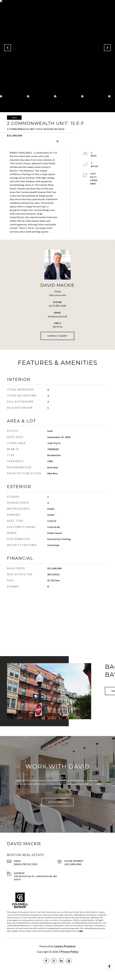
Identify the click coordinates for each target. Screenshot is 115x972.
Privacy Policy (70, 951)
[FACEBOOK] (46, 961)
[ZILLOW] (69, 961)
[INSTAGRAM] (54, 961)
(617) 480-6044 (57, 305)
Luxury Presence (65, 946)
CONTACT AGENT (57, 336)
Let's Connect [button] (57, 802)
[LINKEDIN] (61, 961)
